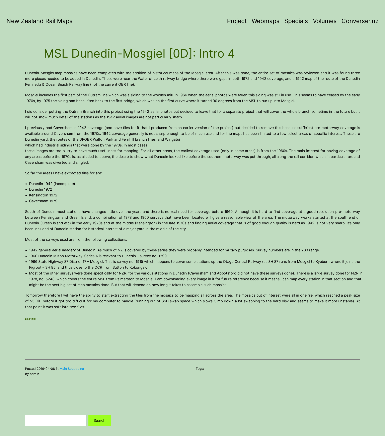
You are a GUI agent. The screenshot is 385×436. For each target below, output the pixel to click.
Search (99, 420)
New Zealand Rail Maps (39, 20)
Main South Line (72, 369)
